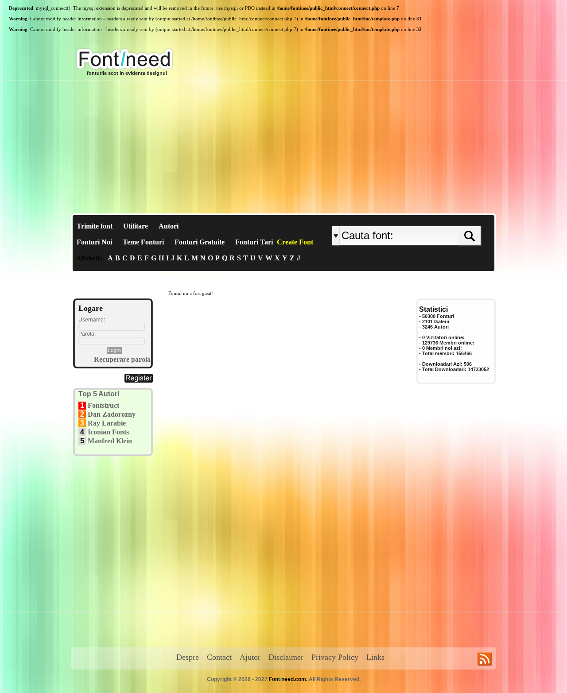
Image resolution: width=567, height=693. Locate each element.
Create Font (295, 242)
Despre (187, 657)
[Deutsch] (428, 219)
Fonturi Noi (94, 242)
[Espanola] (435, 219)
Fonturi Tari (254, 242)
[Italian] (433, 219)
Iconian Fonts (108, 432)
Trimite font (95, 226)
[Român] (431, 219)
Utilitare (135, 226)
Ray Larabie (107, 423)
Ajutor (250, 657)
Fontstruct (103, 405)
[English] (424, 219)
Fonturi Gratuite (200, 242)
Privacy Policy (334, 657)
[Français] (426, 219)
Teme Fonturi (143, 242)
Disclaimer (285, 657)
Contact (219, 657)
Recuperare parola (122, 359)
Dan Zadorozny (112, 414)
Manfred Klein (110, 441)
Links (375, 657)
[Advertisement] (283, 147)
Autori (169, 226)
